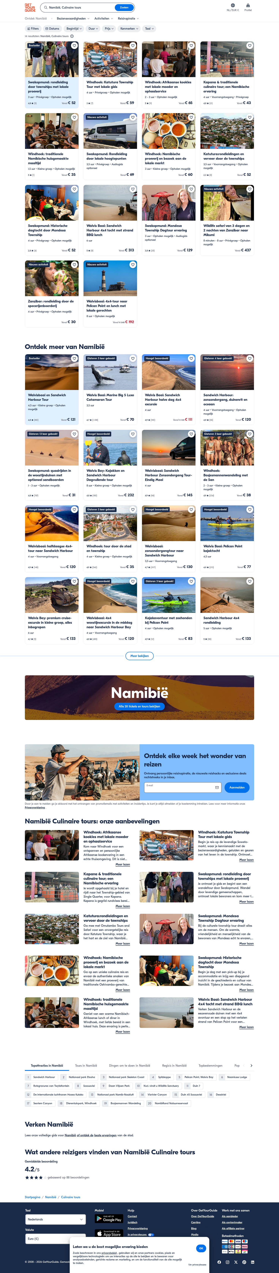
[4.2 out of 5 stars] (36, 1177)
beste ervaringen (105, 1135)
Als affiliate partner (233, 1228)
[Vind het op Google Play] (109, 1219)
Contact (132, 1216)
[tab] (47, 1066)
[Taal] (233, 5)
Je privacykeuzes (137, 1234)
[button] (52, 74)
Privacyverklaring (35, 807)
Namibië (70, 1135)
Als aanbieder (230, 1216)
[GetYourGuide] (30, 8)
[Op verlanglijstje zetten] (74, 45)
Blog (193, 1228)
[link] (52, 74)
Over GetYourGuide (202, 1216)
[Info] (72, 36)
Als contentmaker (232, 1222)
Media (194, 1234)
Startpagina (32, 1197)
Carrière (195, 1222)
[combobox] (78, 7)
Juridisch (132, 1222)
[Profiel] (248, 5)
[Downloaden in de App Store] (109, 1234)
